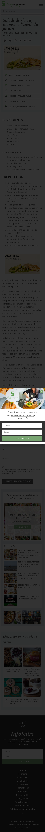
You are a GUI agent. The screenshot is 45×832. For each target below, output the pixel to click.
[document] (22, 416)
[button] (41, 391)
